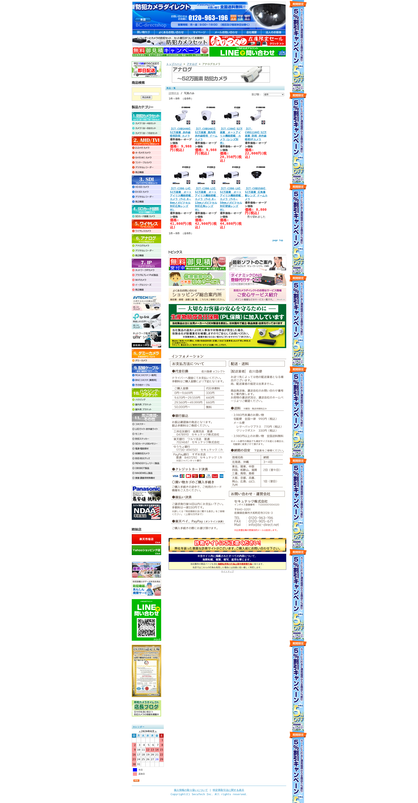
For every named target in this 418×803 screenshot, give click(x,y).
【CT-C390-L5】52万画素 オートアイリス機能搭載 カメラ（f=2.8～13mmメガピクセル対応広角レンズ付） (206, 199)
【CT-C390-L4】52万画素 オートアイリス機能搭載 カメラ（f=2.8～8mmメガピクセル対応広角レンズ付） (181, 199)
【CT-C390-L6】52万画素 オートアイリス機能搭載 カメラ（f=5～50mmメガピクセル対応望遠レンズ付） (231, 199)
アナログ (192, 64)
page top (278, 240)
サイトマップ (227, 571)
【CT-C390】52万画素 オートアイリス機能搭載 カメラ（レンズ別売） (231, 135)
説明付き (174, 93)
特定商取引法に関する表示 (228, 790)
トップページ (174, 64)
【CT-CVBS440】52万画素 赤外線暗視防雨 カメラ (181, 132)
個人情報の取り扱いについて (191, 790)
